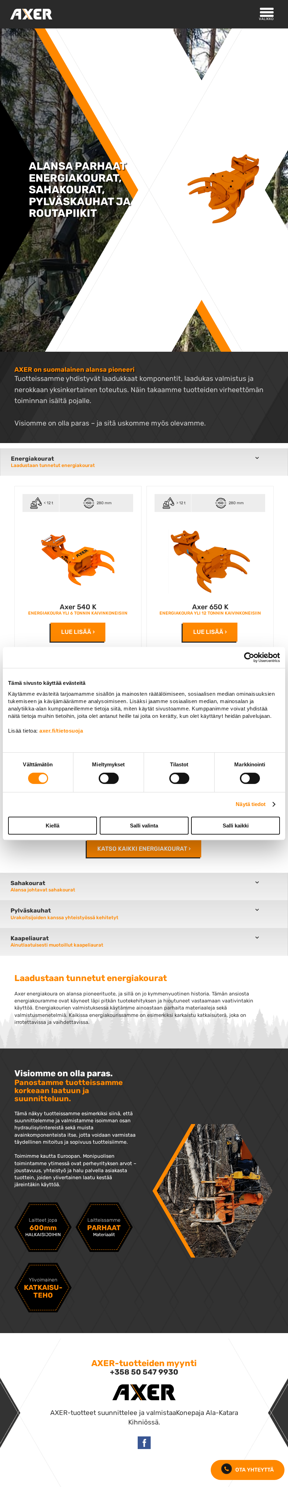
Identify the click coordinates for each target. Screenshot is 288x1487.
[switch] (109, 778)
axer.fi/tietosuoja (61, 731)
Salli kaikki (236, 826)
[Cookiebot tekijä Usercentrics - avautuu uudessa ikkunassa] (249, 657)
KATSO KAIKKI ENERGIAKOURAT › (144, 848)
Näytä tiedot (251, 804)
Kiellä (52, 826)
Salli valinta (144, 826)
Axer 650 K (210, 607)
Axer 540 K (78, 607)
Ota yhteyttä (254, 1470)
